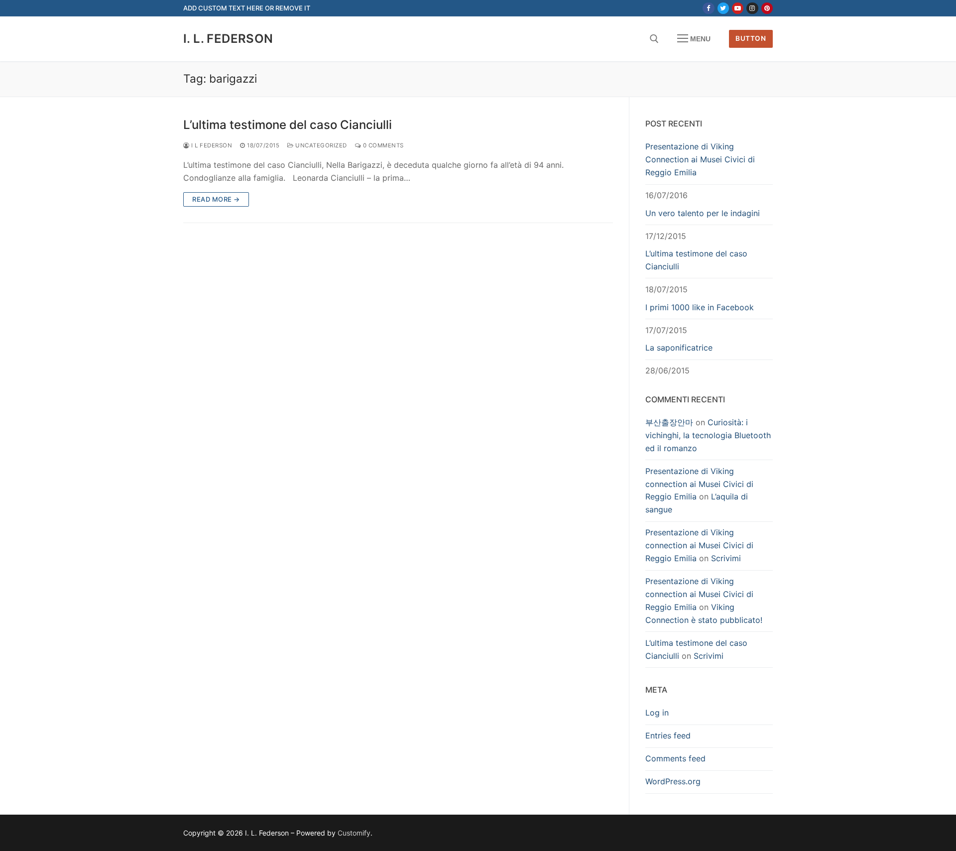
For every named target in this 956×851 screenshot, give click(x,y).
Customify (354, 833)
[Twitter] (723, 8)
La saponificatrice (679, 348)
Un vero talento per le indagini (702, 213)
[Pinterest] (767, 8)
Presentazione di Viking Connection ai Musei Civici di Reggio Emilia (700, 159)
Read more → (216, 199)
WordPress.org (673, 781)
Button (750, 38)
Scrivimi (726, 558)
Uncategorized (320, 145)
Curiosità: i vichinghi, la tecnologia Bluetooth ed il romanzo (708, 435)
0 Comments (382, 145)
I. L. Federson (228, 38)
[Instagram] (752, 8)
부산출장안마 (669, 422)
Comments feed (675, 758)
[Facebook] (708, 8)
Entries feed (668, 735)
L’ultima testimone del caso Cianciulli (287, 125)
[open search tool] (654, 38)
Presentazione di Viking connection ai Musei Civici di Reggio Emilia (699, 484)
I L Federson (211, 145)
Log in (657, 713)
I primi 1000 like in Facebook (699, 307)
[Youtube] (737, 8)
